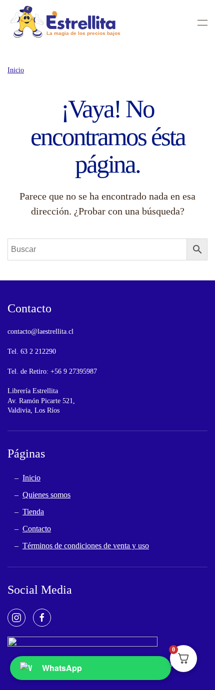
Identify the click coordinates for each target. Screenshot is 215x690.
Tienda (33, 511)
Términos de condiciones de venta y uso (85, 545)
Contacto (36, 528)
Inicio (31, 477)
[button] (203, 22)
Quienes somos (46, 494)
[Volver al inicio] (65, 22)
